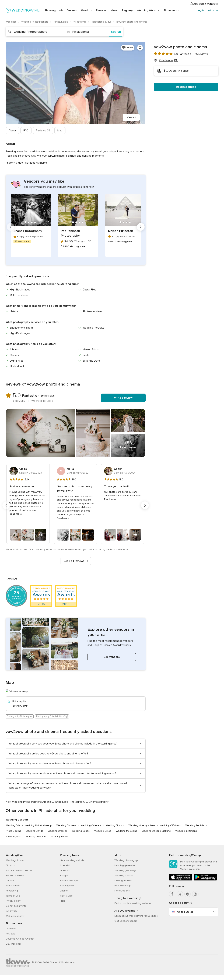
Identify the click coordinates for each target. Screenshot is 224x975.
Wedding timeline (124, 875)
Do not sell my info (16, 905)
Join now (212, 10)
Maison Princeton (120, 231)
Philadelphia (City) (101, 21)
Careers (10, 880)
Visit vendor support (125, 920)
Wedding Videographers (141, 825)
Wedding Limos (102, 830)
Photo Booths (13, 830)
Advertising (12, 890)
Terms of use (13, 895)
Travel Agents (13, 836)
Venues (72, 10)
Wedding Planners (66, 825)
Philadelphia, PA (168, 60)
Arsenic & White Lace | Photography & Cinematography (75, 802)
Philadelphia (80, 21)
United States (185, 911)
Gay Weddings (14, 943)
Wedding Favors (60, 836)
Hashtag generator (124, 865)
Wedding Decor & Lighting (156, 830)
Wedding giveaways (125, 870)
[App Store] (180, 879)
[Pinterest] (187, 894)
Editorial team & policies (19, 870)
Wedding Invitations (186, 830)
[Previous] (10, 227)
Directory (11, 928)
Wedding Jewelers (36, 836)
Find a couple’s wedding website (132, 903)
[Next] (141, 227)
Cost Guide (66, 895)
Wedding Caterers (91, 825)
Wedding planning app (126, 860)
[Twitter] (180, 894)
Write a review (123, 398)
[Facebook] (172, 894)
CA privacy (11, 910)
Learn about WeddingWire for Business (136, 915)
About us (11, 865)
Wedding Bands (34, 830)
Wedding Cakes (81, 830)
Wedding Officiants (170, 825)
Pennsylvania (60, 21)
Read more (15, 513)
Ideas (114, 10)
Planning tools (53, 10)
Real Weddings (122, 885)
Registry (127, 10)
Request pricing (186, 87)
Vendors (86, 10)
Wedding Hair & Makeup (38, 825)
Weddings (11, 21)
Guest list (65, 870)
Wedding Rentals (194, 825)
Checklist (65, 865)
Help (62, 900)
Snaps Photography (27, 231)
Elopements (171, 10)
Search (116, 32)
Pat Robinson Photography (70, 233)
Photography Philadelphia (20, 716)
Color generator (123, 880)
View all (131, 117)
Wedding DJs (13, 825)
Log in (201, 10)
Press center (13, 885)
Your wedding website (72, 860)
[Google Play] (205, 879)
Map (59, 130)
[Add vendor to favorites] (140, 48)
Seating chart (67, 885)
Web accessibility (15, 916)
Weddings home (15, 860)
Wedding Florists (115, 825)
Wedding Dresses (57, 830)
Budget (64, 875)
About (12, 130)
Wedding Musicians (126, 830)
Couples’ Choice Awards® (20, 938)
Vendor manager (69, 880)
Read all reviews (74, 561)
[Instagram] (195, 894)
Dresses (101, 10)
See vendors (112, 657)
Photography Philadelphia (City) (52, 716)
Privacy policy (13, 900)
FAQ (26, 130)
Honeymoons (122, 890)
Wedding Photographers (35, 21)
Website (148, 10)
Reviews (43, 130)
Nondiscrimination (15, 875)
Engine (64, 890)
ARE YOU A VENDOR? (205, 3)
